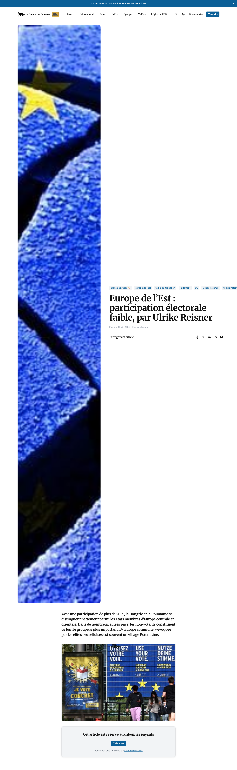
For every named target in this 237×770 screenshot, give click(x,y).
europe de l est (143, 287)
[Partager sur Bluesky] (221, 337)
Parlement (185, 287)
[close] (234, 3)
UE (196, 287)
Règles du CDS (159, 14)
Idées (115, 14)
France (103, 14)
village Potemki (210, 287)
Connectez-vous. (133, 750)
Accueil (70, 14)
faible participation (165, 287)
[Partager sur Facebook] (197, 337)
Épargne (128, 14)
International (87, 14)
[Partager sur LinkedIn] (209, 337)
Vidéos (142, 14)
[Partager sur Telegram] (215, 337)
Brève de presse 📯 (121, 287)
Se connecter (196, 14)
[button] (176, 14)
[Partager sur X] (203, 337)
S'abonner (118, 743)
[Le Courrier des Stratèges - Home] (39, 14)
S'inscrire (213, 14)
